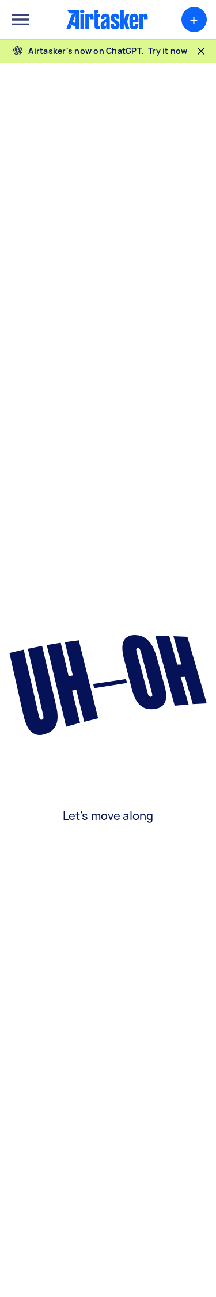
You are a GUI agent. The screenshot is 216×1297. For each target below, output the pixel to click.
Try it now (168, 50)
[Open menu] (20, 19)
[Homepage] (107, 19)
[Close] (201, 51)
